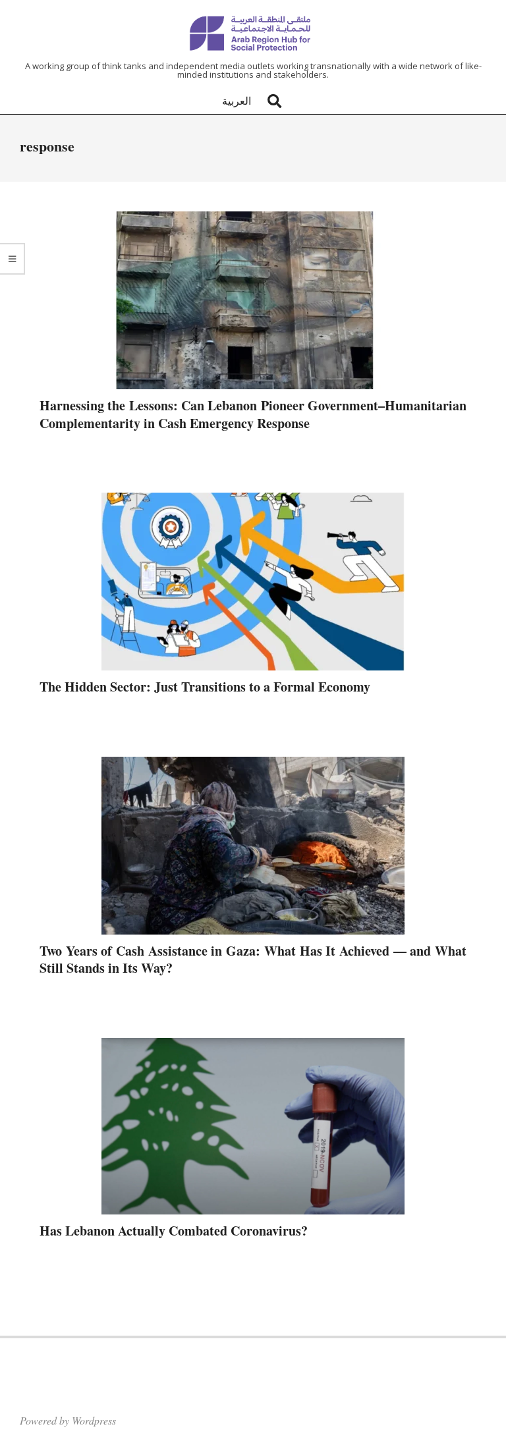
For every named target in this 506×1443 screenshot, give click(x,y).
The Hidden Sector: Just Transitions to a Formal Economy (205, 686)
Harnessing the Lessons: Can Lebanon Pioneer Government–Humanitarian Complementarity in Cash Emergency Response (253, 414)
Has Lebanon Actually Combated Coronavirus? (174, 1230)
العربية (236, 101)
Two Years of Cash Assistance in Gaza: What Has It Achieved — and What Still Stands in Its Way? (253, 959)
